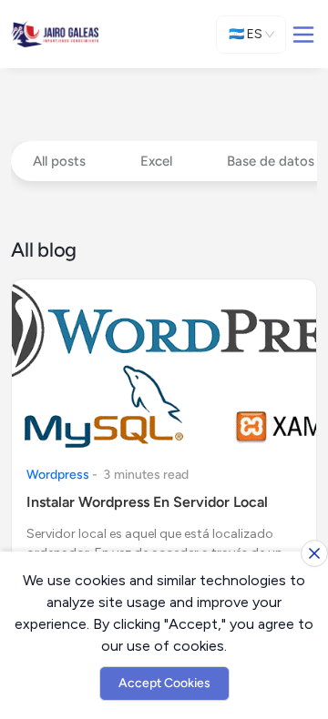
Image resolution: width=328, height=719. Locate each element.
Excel (156, 161)
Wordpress (57, 474)
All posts (59, 161)
